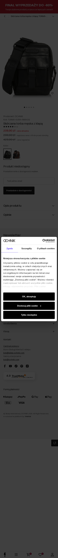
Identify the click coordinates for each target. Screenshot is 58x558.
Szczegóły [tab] (26, 248)
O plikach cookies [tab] (46, 248)
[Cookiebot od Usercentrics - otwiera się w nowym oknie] (42, 241)
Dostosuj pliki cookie (27, 305)
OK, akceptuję (29, 296)
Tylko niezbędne (29, 315)
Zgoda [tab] (9, 248)
